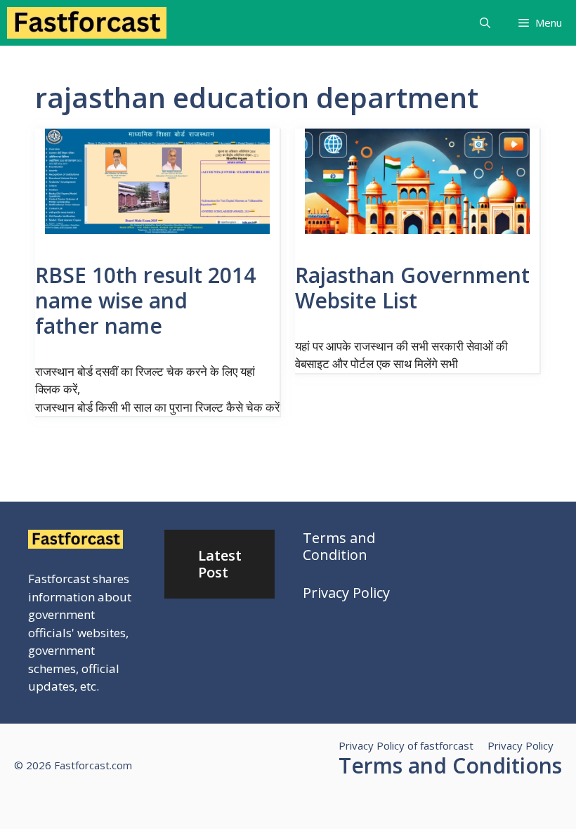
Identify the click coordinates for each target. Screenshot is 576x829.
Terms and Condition (339, 546)
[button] (485, 23)
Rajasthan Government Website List (412, 288)
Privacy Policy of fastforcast (406, 745)
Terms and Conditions (450, 765)
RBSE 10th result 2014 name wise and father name (145, 300)
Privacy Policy (346, 592)
